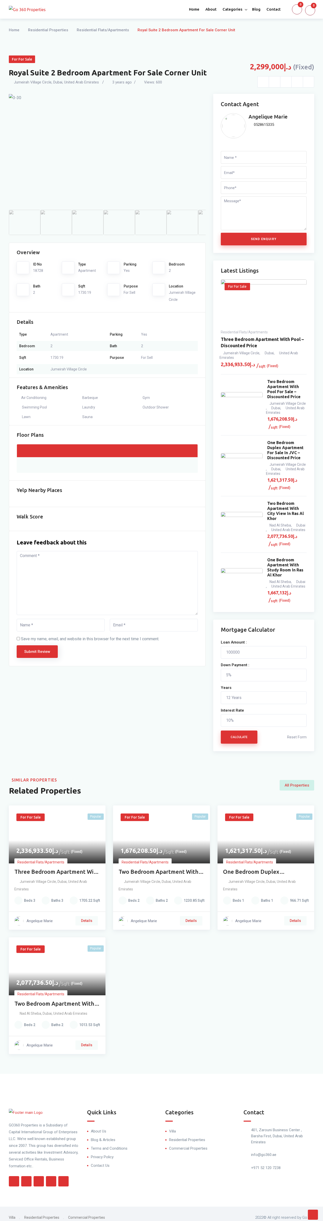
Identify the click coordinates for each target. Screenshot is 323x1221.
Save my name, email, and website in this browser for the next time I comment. (90, 638)
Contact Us (100, 1165)
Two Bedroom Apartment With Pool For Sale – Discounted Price (284, 389)
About (211, 9)
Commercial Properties (188, 1148)
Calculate (239, 737)
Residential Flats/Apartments (103, 30)
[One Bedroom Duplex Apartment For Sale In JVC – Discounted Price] (242, 465)
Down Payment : (235, 665)
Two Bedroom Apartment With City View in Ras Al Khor (285, 511)
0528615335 (263, 124)
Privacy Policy (102, 1157)
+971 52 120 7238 (266, 1168)
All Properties (297, 785)
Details (86, 921)
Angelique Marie (268, 117)
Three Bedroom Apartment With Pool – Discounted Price (262, 342)
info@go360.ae (263, 1154)
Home (194, 9)
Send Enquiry (264, 239)
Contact (273, 9)
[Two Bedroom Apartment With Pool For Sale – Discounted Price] (242, 404)
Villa (172, 1131)
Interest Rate (232, 710)
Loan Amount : (234, 642)
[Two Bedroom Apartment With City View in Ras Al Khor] (242, 524)
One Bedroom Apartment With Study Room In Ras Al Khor (285, 567)
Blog (256, 9)
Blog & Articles (103, 1140)
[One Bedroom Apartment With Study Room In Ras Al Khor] (242, 580)
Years (226, 687)
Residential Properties (48, 30)
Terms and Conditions (109, 1148)
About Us (98, 1131)
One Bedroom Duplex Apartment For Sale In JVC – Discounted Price (285, 450)
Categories (232, 9)
